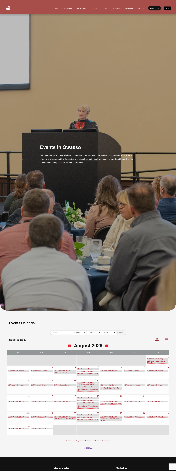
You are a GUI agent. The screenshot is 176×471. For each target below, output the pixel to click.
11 (75, 381)
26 (98, 413)
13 (121, 381)
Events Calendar (85, 441)
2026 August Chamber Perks (85, 387)
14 (144, 381)
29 (167, 413)
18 (75, 396)
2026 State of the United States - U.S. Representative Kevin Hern (110, 388)
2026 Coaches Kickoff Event (62, 373)
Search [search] (121, 333)
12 (98, 381)
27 (121, 413)
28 (144, 413)
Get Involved (154, 8)
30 (28, 426)
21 (144, 396)
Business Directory (72, 441)
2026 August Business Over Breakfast (85, 403)
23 (28, 413)
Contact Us (106, 441)
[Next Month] (107, 345)
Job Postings (96, 441)
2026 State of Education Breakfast (64, 419)
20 (121, 396)
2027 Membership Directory (155, 359)
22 (167, 396)
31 (52, 426)
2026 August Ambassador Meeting (111, 403)
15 (167, 381)
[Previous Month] (69, 345)
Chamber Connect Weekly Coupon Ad (87, 374)
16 (28, 396)
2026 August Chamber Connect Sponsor (156, 361)
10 (52, 381)
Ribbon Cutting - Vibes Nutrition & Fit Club (110, 419)
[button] (157, 340)
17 (52, 396)
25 (75, 413)
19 (98, 396)
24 (52, 413)
